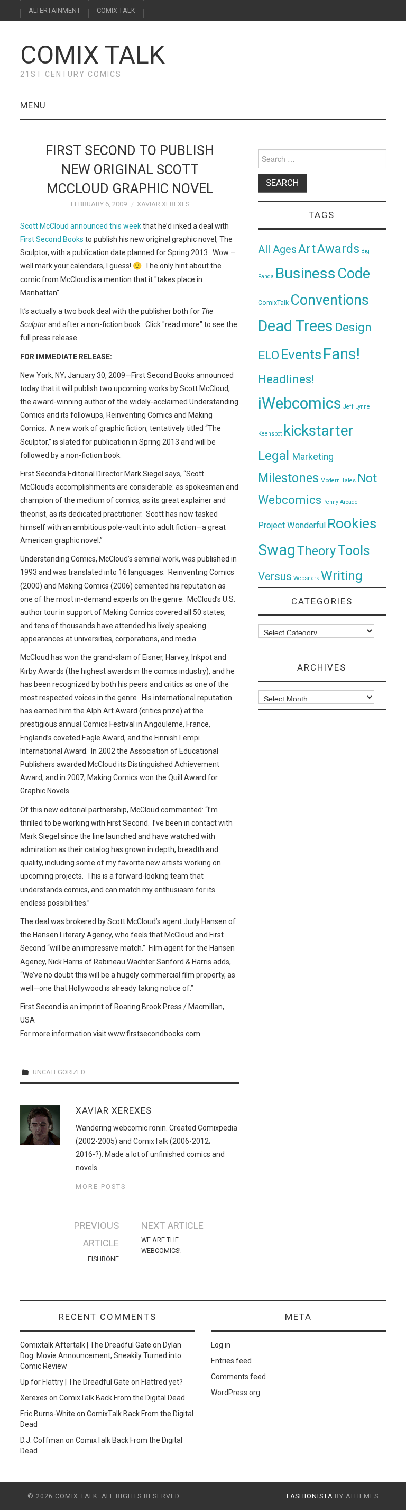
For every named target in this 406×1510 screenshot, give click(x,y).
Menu (33, 105)
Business (305, 273)
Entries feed (231, 1361)
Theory (316, 551)
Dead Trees (295, 326)
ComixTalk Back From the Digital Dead (122, 1398)
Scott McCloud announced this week (80, 226)
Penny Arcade (340, 502)
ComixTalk (273, 302)
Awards (338, 248)
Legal (275, 455)
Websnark (306, 578)
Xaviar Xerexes (163, 204)
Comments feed (238, 1376)
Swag (277, 550)
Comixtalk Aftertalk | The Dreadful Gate (85, 1345)
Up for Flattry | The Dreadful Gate (75, 1382)
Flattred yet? (162, 1382)
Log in (220, 1345)
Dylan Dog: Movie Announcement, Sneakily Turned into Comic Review (100, 1355)
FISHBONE (103, 1259)
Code (353, 273)
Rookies (351, 523)
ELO (268, 355)
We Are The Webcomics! (161, 1245)
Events (301, 355)
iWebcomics (300, 403)
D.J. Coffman (42, 1440)
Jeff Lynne (356, 406)
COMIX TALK (116, 10)
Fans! (341, 354)
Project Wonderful (292, 525)
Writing (342, 575)
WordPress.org (235, 1392)
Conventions (329, 300)
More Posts (101, 1186)
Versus (275, 576)
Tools (353, 550)
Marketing (313, 456)
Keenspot (270, 433)
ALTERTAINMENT (54, 10)
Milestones (288, 478)
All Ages (277, 249)
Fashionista (310, 1496)
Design (353, 327)
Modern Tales (338, 480)
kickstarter (318, 430)
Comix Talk (92, 55)
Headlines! (286, 379)
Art (307, 249)
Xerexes (34, 1398)
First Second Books (52, 239)
